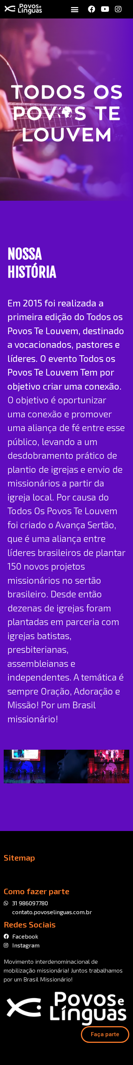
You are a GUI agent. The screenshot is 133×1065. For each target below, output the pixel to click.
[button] (74, 9)
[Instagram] (118, 9)
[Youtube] (105, 9)
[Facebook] (91, 9)
